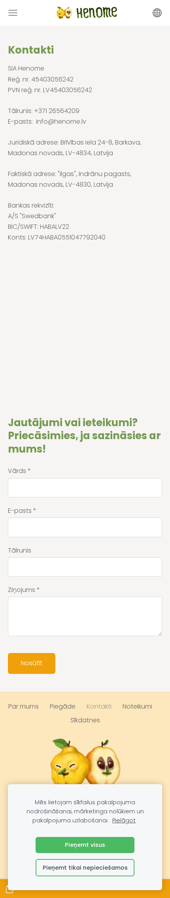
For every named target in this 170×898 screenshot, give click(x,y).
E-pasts (22, 510)
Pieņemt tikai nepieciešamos (85, 868)
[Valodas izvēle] (157, 13)
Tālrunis (19, 550)
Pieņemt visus (85, 845)
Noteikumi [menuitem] (137, 706)
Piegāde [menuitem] (63, 706)
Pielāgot (124, 820)
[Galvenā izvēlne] (13, 13)
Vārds (19, 470)
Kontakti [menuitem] (99, 706)
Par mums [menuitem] (23, 706)
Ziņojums (24, 589)
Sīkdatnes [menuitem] (85, 720)
